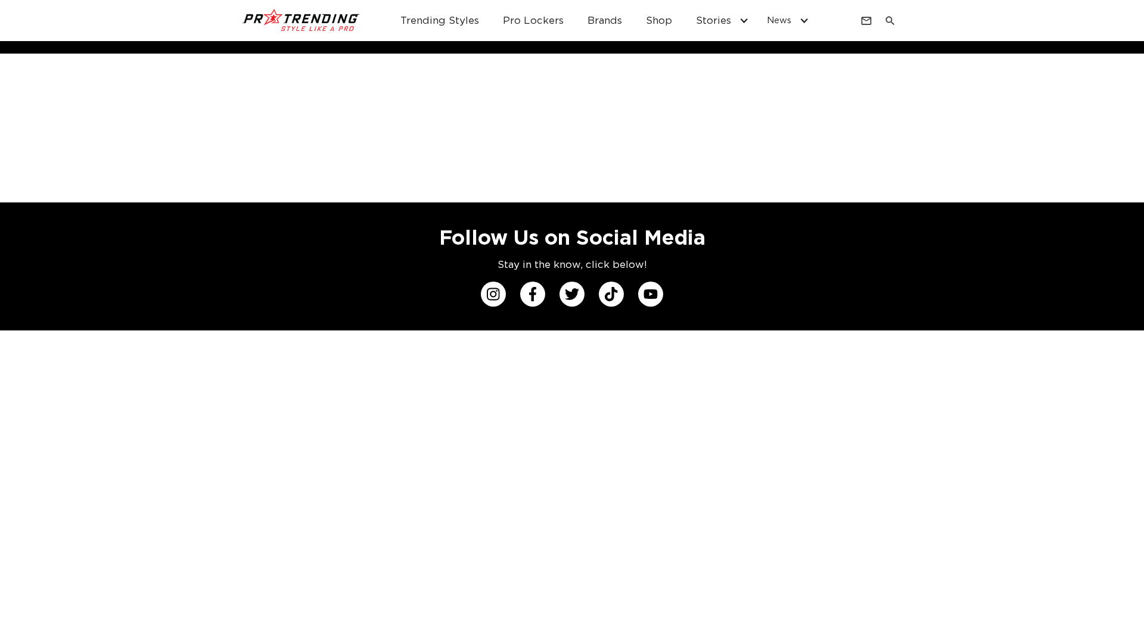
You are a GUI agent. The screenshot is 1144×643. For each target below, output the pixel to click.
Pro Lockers (533, 20)
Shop (659, 20)
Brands (604, 20)
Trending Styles (439, 20)
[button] (719, 20)
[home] (301, 21)
